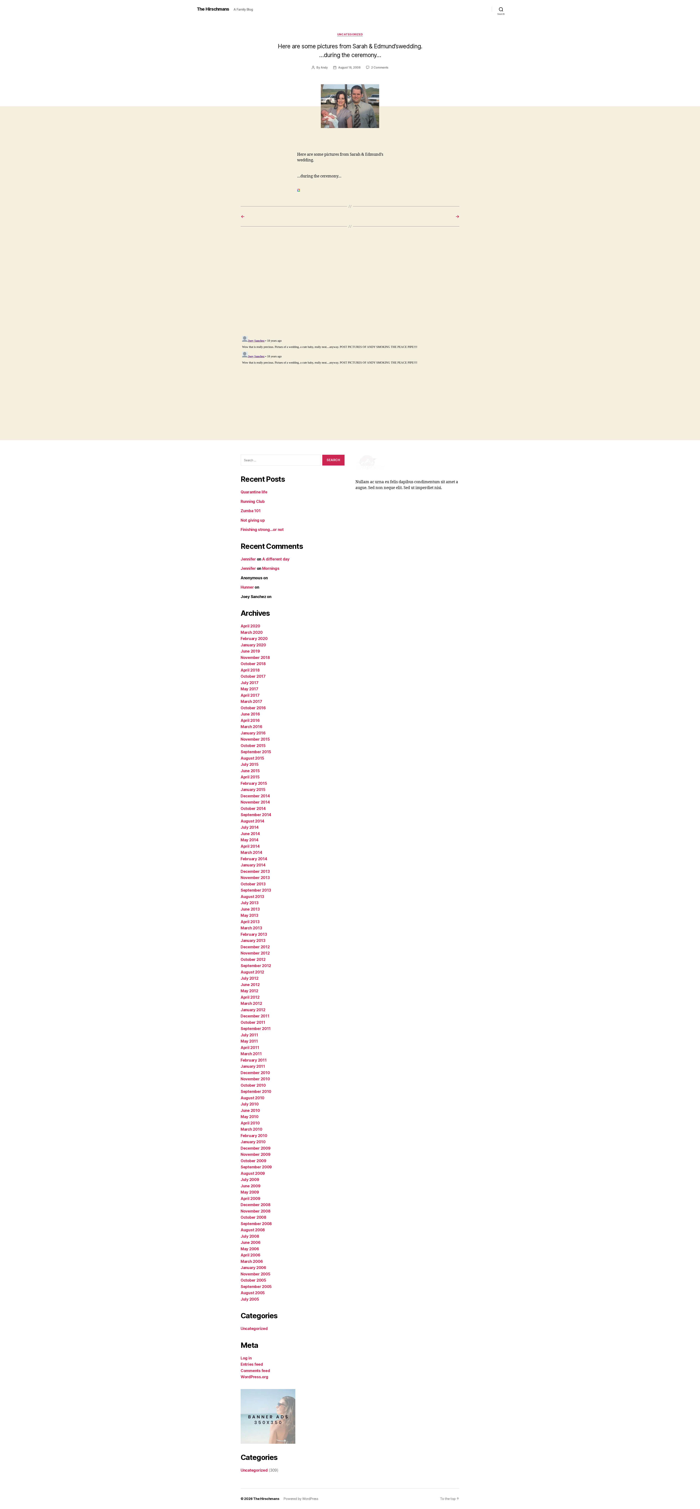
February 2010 (254, 1135)
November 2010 (255, 1079)
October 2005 (253, 1280)
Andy (324, 67)
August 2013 (252, 896)
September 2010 (256, 1091)
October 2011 (253, 1022)
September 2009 (256, 1167)
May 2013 (249, 915)
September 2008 (256, 1223)
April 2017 (250, 695)
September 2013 (256, 890)
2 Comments (379, 67)
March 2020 (251, 632)
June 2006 (250, 1242)
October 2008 (253, 1217)
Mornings (270, 568)
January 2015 (253, 789)
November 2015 (255, 739)
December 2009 (256, 1148)
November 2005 (255, 1274)
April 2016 (250, 720)
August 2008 (253, 1230)
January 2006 (253, 1267)
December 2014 (255, 796)
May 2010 (249, 1116)
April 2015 (250, 777)
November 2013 (255, 877)
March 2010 (251, 1129)
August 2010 (252, 1098)
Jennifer (248, 559)
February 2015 (254, 783)
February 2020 (254, 638)
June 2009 (250, 1186)
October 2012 (253, 959)
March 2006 (252, 1261)
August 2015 (252, 758)
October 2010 (253, 1085)
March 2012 (251, 1003)
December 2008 (256, 1204)
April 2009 (250, 1198)
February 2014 (254, 859)
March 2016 (251, 726)
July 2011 (249, 1035)
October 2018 (253, 664)
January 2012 (253, 1010)
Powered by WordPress (300, 1499)
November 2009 (256, 1154)
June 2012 (250, 984)
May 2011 (249, 1041)
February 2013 (254, 934)
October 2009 (253, 1161)
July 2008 (250, 1236)
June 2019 (250, 651)
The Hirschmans (213, 9)
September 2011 (256, 1028)
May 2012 (249, 991)
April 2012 (250, 997)
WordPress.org (254, 1377)
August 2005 (253, 1293)
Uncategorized (350, 34)
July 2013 (249, 903)
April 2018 (250, 670)
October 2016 (253, 708)
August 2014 (252, 821)
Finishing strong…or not (262, 529)
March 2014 (251, 852)
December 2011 (255, 1016)
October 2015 (253, 745)
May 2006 (250, 1249)
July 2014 (250, 827)
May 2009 (250, 1192)
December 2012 (255, 947)
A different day (275, 559)
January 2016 (253, 733)
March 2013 (251, 928)
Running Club (253, 501)
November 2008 (256, 1211)
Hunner (247, 587)
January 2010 (253, 1142)
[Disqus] (350, 286)
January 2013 (253, 940)
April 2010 (250, 1123)
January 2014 (253, 865)
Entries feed (252, 1364)
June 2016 (250, 714)
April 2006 (250, 1255)
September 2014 (256, 814)
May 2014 (249, 840)
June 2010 (250, 1110)
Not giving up (253, 520)
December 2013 (255, 871)
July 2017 (249, 682)
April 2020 (250, 626)
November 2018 (255, 657)
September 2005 (256, 1286)
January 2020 (253, 645)
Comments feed (255, 1370)
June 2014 (250, 833)
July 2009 (250, 1179)
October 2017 (253, 676)
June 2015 (250, 771)
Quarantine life (254, 492)
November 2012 (255, 953)
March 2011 (251, 1054)
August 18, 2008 (349, 67)
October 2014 (253, 808)
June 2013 (250, 909)
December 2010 (255, 1072)
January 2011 (253, 1066)
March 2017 (251, 701)
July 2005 (250, 1299)
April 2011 (250, 1047)
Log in (246, 1358)
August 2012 (252, 972)
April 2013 (250, 922)
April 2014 (250, 846)
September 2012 (256, 965)
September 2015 (256, 752)
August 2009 (253, 1173)
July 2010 (250, 1104)
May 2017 (249, 689)
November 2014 (255, 802)
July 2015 (249, 764)
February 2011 (254, 1060)
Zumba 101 (251, 511)
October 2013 (253, 884)
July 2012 (249, 978)
